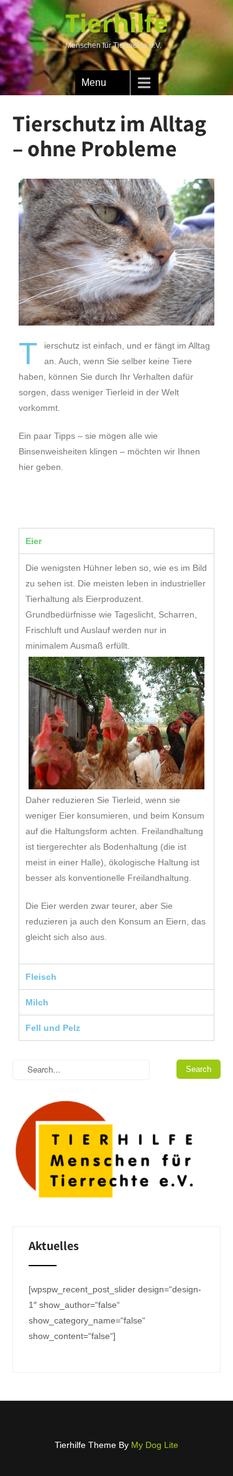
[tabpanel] (116, 758)
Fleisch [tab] (41, 977)
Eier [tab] (33, 541)
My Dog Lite (154, 1445)
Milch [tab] (36, 1002)
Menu (93, 82)
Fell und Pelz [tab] (52, 1028)
